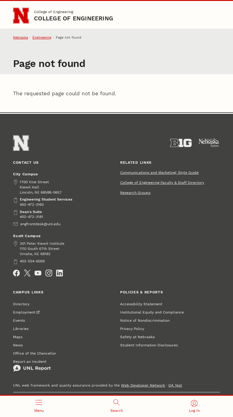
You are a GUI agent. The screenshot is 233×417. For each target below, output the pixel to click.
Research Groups (135, 192)
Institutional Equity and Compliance (152, 312)
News (18, 345)
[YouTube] (38, 273)
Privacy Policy (132, 328)
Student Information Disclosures (149, 345)
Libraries (21, 328)
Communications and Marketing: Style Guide (159, 172)
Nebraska (20, 38)
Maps (17, 337)
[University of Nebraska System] (209, 143)
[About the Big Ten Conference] (181, 143)
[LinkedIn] (59, 273)
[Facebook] (16, 273)
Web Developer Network (143, 385)
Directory (21, 304)
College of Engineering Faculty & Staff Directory (162, 182)
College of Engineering (53, 11)
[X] (27, 273)
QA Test (175, 385)
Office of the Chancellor (34, 353)
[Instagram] (49, 273)
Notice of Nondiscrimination (145, 320)
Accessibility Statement (141, 304)
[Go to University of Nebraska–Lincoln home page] (21, 15)
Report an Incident (29, 361)
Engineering (41, 38)
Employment (24, 312)
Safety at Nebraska (137, 337)
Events (19, 320)
